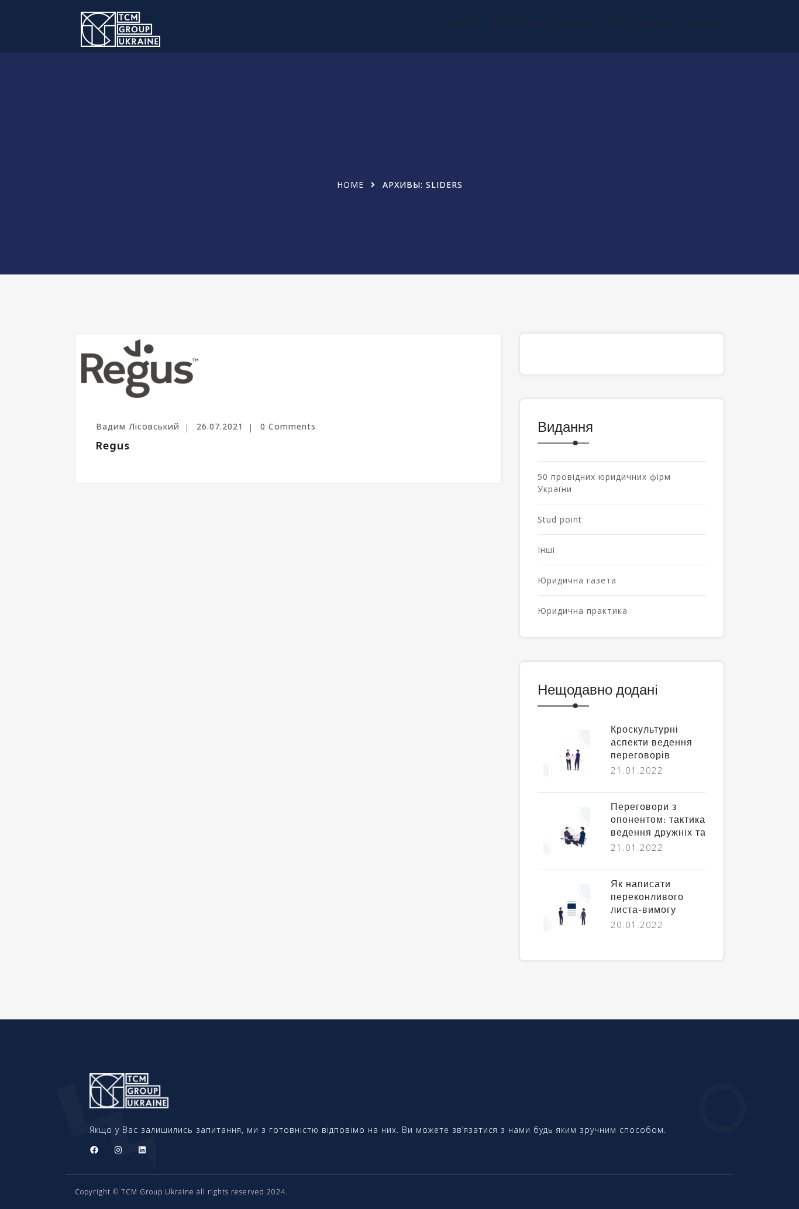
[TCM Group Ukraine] (149, 29)
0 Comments (288, 426)
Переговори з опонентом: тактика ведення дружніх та (658, 820)
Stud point (560, 519)
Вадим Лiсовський (138, 426)
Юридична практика (583, 610)
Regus (113, 446)
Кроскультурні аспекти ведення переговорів (652, 743)
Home (350, 184)
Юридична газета (577, 580)
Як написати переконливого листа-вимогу (647, 897)
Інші (546, 549)
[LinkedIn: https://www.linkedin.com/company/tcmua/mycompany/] (142, 1150)
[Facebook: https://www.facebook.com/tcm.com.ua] (94, 1150)
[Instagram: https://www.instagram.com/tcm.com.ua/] (118, 1150)
